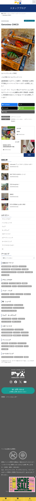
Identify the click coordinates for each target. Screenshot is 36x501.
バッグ (12, 294)
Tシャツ (15, 318)
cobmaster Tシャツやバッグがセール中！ (21, 164)
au (2, 249)
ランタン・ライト (6, 286)
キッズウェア (5, 230)
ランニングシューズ (18, 307)
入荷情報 (15, 266)
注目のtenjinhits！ (15, 184)
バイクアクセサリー (7, 332)
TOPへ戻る (30, 500)
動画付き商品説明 (6, 266)
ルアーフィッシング (29, 20)
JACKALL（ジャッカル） (17, 119)
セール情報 (25, 269)
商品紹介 (13, 121)
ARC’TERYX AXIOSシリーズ (17, 174)
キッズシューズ (18, 305)
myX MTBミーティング (7, 329)
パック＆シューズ (7, 222)
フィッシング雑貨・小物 (8, 346)
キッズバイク (24, 332)
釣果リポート (19, 346)
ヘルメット (16, 332)
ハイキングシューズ (7, 307)
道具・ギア (4, 283)
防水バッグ (27, 294)
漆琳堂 (11, 194)
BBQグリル (20, 272)
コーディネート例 (6, 318)
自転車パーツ (17, 335)
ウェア (4, 226)
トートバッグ (5, 294)
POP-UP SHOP (5, 269)
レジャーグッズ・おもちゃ (24, 286)
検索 (29, 155)
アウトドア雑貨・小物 (15, 283)
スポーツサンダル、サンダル (9, 310)
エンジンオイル (18, 357)
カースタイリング (7, 241)
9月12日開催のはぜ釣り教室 (17, 204)
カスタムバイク (19, 329)
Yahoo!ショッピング (18, 500)
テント (14, 286)
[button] (18, 390)
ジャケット (21, 318)
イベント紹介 (29, 272)
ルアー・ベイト (22, 343)
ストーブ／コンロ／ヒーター (9, 272)
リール (26, 346)
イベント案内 (5, 275)
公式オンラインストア (5, 500)
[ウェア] (28, 146)
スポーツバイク (6, 234)
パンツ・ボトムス (6, 321)
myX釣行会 (4, 343)
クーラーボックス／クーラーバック (10, 297)
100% (18, 131)
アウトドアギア (6, 219)
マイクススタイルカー (8, 245)
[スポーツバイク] (8, 133)
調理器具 (24, 283)
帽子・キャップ (16, 321)
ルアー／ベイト (28, 119)
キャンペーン (22, 266)
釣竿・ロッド (13, 343)
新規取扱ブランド (16, 269)
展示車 (26, 357)
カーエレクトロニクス (7, 357)
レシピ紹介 (4, 349)
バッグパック (19, 294)
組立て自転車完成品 (7, 335)
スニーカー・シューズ (7, 305)
